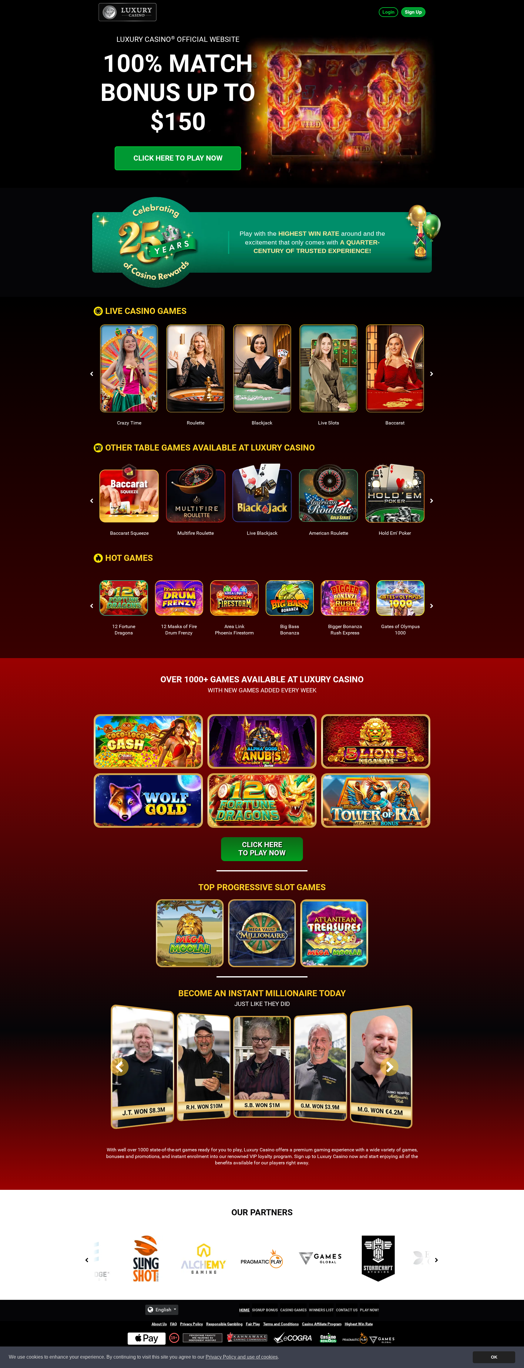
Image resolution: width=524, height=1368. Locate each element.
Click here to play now (178, 158)
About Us (159, 1324)
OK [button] (494, 1357)
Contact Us (347, 1310)
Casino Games (293, 1310)
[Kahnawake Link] (248, 1338)
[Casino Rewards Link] (328, 1338)
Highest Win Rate (359, 1324)
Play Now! (369, 1310)
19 (173, 1337)
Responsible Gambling (224, 1324)
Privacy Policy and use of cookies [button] (242, 1357)
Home (244, 1310)
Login (388, 12)
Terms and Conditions (281, 1324)
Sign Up (413, 12)
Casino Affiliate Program (321, 1324)
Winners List (321, 1310)
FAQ (173, 1324)
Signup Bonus (265, 1310)
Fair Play (253, 1324)
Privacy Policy (191, 1324)
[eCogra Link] (294, 1338)
